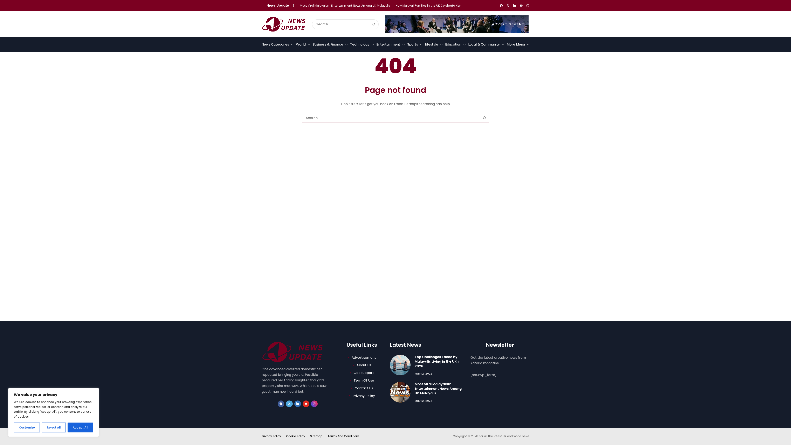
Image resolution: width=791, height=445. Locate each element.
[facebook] (501, 5)
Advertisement (364, 357)
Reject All (54, 427)
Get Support (364, 372)
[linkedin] (514, 5)
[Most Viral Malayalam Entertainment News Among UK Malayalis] (400, 392)
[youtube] (521, 5)
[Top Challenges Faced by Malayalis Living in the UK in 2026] (400, 365)
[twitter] (508, 5)
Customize (27, 427)
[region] (53, 412)
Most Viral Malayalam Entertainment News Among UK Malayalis (438, 389)
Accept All (80, 427)
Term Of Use (364, 380)
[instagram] (527, 5)
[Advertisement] (457, 24)
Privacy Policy (364, 395)
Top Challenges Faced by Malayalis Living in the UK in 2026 (437, 362)
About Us (364, 365)
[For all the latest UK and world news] (284, 24)
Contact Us (364, 388)
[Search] (374, 24)
